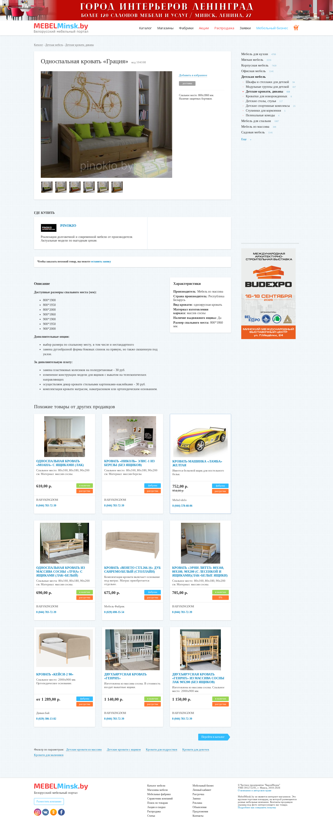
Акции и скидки (156, 807)
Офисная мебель (253, 71)
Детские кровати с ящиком (124, 749)
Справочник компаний (160, 798)
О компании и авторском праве (254, 790)
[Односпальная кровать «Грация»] (106, 176)
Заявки (245, 28)
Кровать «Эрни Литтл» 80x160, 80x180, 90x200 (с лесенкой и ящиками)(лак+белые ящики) (200, 571)
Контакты (198, 815)
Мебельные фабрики (159, 794)
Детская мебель (54, 44)
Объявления (200, 807)
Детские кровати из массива (84, 749)
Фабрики (186, 28)
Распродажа (224, 28)
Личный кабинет (202, 790)
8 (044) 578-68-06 (182, 505)
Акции (204, 28)
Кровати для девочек (195, 749)
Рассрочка (198, 794)
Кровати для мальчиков (48, 755)
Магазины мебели (157, 790)
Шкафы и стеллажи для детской (267, 82)
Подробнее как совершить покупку (257, 807)
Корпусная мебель (254, 65)
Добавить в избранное (193, 75)
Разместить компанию (48, 801)
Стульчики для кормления (263, 110)
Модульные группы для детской (267, 86)
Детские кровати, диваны (79, 44)
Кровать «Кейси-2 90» (54, 674)
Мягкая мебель (252, 59)
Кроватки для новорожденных (266, 96)
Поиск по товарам (157, 802)
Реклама (197, 802)
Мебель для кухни (254, 54)
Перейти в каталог (212, 736)
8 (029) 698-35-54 (114, 612)
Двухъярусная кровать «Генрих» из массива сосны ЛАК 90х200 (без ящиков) (198, 678)
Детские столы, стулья (261, 101)
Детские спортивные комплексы (268, 106)
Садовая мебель (253, 132)
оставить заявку (101, 261)
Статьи (151, 815)
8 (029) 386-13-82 (46, 718)
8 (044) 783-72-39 (46, 505)
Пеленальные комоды (260, 115)
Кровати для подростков (161, 749)
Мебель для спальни (256, 121)
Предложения (200, 811)
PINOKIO (68, 225)
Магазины (165, 28)
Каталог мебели (156, 785)
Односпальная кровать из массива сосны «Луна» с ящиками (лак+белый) (60, 571)
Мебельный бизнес (272, 28)
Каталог (145, 28)
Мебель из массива (255, 126)
